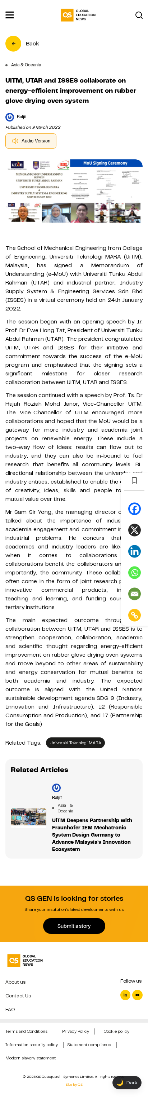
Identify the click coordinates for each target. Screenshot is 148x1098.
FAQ (10, 1009)
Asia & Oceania (62, 808)
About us (15, 982)
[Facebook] (134, 508)
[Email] (134, 593)
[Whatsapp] (134, 572)
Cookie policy (116, 1031)
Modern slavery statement (30, 1058)
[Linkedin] (134, 551)
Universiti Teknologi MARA (75, 743)
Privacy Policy (75, 1031)
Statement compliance (89, 1045)
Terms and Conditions (26, 1031)
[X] (134, 530)
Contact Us (18, 996)
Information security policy (31, 1045)
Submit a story (74, 926)
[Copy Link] (134, 615)
